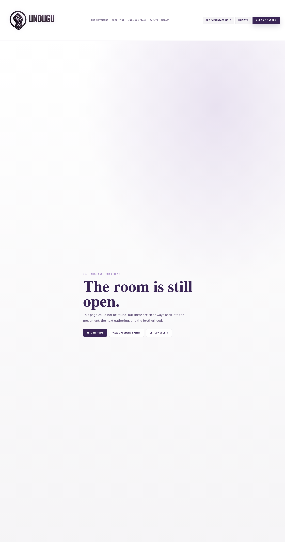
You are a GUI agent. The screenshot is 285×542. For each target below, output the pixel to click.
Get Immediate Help (218, 20)
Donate (243, 20)
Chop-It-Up (118, 20)
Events (154, 20)
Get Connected (266, 19)
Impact (165, 20)
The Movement (99, 20)
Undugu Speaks (137, 20)
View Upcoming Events (126, 333)
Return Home (95, 333)
